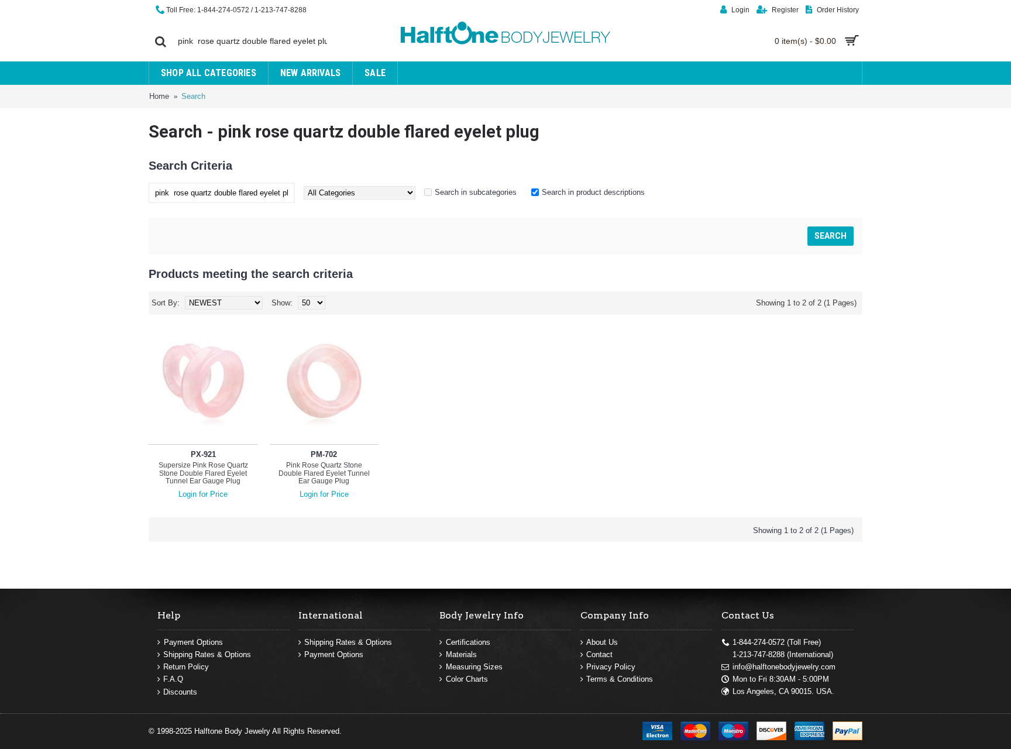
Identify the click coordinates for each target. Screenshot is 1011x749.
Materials (461, 654)
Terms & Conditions (619, 679)
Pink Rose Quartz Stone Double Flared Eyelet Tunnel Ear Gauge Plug (324, 473)
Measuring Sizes (474, 666)
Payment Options (193, 642)
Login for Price (203, 494)
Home (159, 96)
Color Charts (467, 679)
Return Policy (186, 666)
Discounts (180, 692)
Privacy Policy (610, 666)
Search (193, 96)
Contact (599, 654)
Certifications (468, 642)
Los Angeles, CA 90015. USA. (783, 691)
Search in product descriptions (593, 192)
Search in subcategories (476, 192)
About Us (602, 642)
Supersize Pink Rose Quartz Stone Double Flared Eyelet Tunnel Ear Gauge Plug (203, 473)
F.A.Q (173, 679)
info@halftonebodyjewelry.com (784, 666)
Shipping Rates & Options (207, 654)
